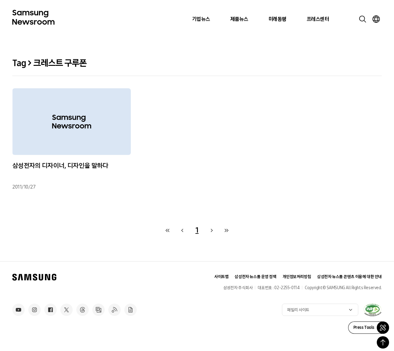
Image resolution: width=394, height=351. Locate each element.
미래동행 (277, 19)
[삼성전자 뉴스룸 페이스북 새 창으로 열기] (50, 310)
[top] (383, 342)
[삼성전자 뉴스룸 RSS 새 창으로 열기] (114, 310)
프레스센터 (318, 19)
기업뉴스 (201, 19)
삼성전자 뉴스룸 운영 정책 (255, 276)
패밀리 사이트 (298, 310)
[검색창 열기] (362, 19)
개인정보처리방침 (297, 276)
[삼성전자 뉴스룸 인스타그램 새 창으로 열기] (34, 310)
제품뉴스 (239, 19)
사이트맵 (221, 276)
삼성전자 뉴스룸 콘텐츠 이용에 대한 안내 (349, 276)
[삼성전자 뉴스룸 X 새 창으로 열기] (66, 310)
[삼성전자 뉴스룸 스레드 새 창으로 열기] (82, 310)
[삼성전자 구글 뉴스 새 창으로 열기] (130, 310)
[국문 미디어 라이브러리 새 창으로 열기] (98, 310)
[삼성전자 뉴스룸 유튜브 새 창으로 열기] (18, 310)
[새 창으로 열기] (372, 310)
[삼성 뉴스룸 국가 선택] (376, 19)
